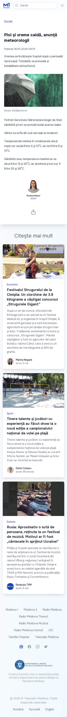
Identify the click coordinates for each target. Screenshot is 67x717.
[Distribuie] (33, 212)
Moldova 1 (11, 609)
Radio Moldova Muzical (33, 623)
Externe (11, 521)
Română (18, 709)
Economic (12, 284)
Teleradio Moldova (47, 637)
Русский (34, 709)
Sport (10, 413)
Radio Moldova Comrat (28, 630)
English (49, 709)
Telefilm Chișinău (19, 637)
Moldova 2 (30, 609)
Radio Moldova (52, 609)
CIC (51, 630)
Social (8, 21)
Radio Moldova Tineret (33, 616)
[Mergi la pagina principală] (6, 5)
